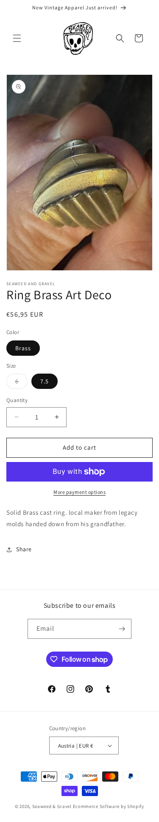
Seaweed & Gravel (52, 806)
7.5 (44, 381)
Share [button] (24, 549)
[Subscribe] (121, 629)
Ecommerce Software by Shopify (108, 806)
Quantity (17, 400)
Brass (23, 348)
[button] (17, 38)
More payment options (79, 492)
